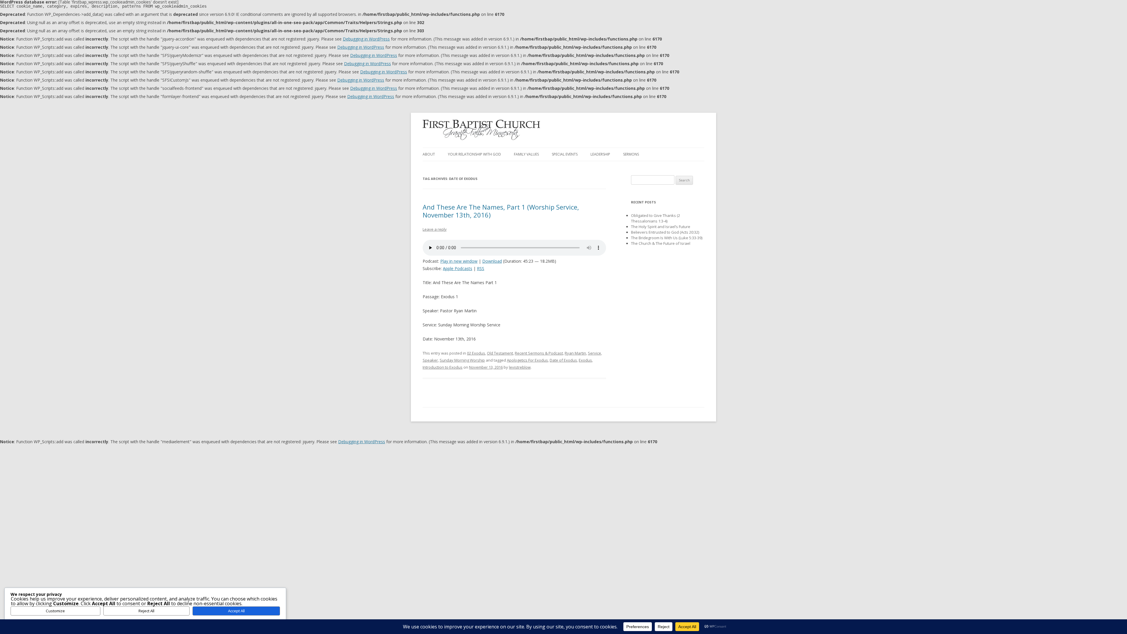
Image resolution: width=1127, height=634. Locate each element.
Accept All (236, 610)
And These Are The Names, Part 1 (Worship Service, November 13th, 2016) (501, 211)
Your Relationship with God (474, 154)
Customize (55, 610)
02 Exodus (476, 353)
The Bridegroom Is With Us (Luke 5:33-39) (666, 237)
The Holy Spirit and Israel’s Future (660, 226)
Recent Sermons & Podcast (539, 353)
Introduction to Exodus (443, 367)
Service (594, 353)
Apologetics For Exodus (527, 360)
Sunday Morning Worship (462, 360)
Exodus (585, 360)
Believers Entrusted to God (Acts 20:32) (665, 232)
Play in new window (459, 261)
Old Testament (500, 353)
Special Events (565, 154)
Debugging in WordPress (366, 39)
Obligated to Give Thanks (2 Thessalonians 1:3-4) (655, 218)
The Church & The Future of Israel (660, 243)
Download (492, 261)
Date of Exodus (563, 360)
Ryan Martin (575, 353)
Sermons (631, 154)
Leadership (600, 154)
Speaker (430, 360)
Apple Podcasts (457, 268)
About (429, 154)
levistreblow (520, 367)
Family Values (526, 154)
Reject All (146, 610)
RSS (480, 268)
